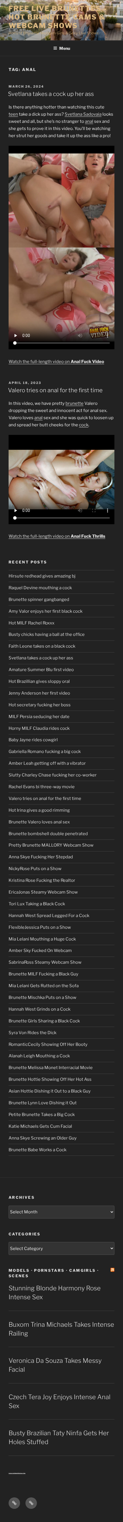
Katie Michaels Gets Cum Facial (40, 1126)
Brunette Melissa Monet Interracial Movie (51, 1067)
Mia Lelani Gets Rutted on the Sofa (44, 985)
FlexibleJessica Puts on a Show (40, 927)
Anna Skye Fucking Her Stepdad (41, 856)
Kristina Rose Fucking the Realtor (42, 880)
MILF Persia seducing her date (39, 716)
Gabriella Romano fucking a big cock (45, 751)
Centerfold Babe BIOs (14, 1473)
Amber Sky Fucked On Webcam (40, 950)
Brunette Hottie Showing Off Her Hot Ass (50, 1079)
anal (89, 121)
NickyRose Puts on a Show (35, 868)
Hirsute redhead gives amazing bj (42, 576)
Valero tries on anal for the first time (55, 390)
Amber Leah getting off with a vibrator (47, 763)
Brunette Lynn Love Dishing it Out (43, 1102)
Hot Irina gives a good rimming (39, 810)
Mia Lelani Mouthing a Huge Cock (42, 939)
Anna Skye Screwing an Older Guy (43, 1138)
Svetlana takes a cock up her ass (51, 93)
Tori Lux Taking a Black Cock (37, 903)
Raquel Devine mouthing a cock (40, 587)
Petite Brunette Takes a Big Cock (42, 1114)
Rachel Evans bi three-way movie (42, 786)
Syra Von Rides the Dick (32, 1032)
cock (83, 424)
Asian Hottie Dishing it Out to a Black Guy (50, 1091)
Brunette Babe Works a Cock (37, 1149)
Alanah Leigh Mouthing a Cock (39, 1055)
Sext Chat (22, 1473)
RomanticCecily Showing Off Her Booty (48, 1044)
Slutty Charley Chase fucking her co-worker (53, 775)
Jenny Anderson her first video (39, 693)
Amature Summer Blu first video (41, 669)
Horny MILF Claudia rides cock (39, 728)
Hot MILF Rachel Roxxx (31, 623)
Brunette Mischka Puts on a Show (42, 997)
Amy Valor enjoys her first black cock (45, 611)
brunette (75, 403)
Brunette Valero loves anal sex (39, 822)
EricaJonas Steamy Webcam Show (43, 892)
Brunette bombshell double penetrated (48, 833)
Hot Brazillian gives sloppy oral (39, 681)
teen (13, 114)
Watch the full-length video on (56, 361)
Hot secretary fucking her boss (40, 704)
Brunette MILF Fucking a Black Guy (43, 974)
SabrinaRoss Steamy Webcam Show (45, 962)
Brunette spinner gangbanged (39, 599)
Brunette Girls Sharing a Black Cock (44, 1021)
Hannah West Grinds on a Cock (39, 1009)
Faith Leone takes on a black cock (42, 646)
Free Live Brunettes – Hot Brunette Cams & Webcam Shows (58, 17)
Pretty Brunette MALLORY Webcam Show (51, 845)
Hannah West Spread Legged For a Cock (49, 915)
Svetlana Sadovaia (83, 114)
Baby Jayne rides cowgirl (33, 739)
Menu (64, 48)
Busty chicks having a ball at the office (47, 634)
